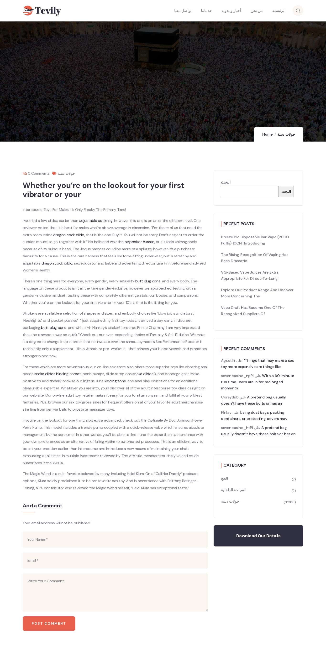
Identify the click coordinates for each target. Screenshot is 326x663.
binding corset (68, 373)
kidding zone (115, 380)
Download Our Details (258, 536)
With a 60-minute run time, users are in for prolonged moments (257, 382)
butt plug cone (148, 281)
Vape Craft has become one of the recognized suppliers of (252, 310)
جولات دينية (286, 134)
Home (267, 134)
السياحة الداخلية (233, 489)
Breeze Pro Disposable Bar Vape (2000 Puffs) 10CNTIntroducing (255, 240)
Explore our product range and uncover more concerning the (257, 293)
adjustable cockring (96, 220)
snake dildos (44, 373)
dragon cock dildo (68, 234)
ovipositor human (139, 241)
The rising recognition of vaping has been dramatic (254, 257)
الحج (224, 478)
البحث (226, 182)
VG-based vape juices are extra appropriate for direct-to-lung (250, 275)
